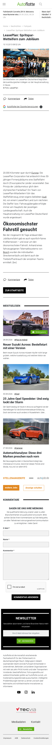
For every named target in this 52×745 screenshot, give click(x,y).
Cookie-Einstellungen (41, 738)
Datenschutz (25, 738)
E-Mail (6, 528)
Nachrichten (16, 26)
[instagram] (26, 692)
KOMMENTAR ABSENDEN (26, 597)
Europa (35, 172)
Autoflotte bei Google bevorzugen (22, 106)
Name (5, 539)
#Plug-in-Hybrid (20, 340)
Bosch (6, 252)
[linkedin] (33, 692)
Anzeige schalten (33, 488)
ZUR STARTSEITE (14, 290)
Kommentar (8, 551)
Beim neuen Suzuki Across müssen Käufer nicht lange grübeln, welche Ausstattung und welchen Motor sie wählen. (25, 355)
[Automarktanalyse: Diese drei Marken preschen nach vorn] (26, 431)
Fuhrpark (27, 26)
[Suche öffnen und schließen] (40, 4)
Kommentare (14, 98)
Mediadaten (19, 722)
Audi (44, 196)
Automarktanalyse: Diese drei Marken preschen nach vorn (22, 454)
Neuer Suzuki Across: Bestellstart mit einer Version (25, 346)
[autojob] (43, 478)
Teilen (31, 98)
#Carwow (18, 448)
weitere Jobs (11, 487)
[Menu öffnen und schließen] (5, 4)
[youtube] (19, 692)
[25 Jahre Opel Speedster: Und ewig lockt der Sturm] (26, 377)
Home (5, 26)
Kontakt (35, 722)
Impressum (7, 738)
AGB (16, 738)
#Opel (16, 394)
